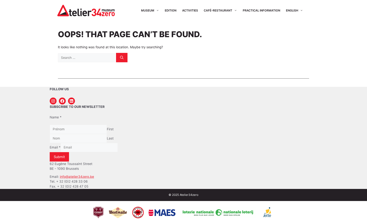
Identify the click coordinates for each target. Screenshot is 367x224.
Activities (190, 10)
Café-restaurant (218, 10)
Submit (59, 157)
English (292, 10)
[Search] (121, 57)
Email (55, 147)
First (110, 129)
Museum (147, 10)
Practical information (261, 10)
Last (110, 138)
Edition (170, 10)
